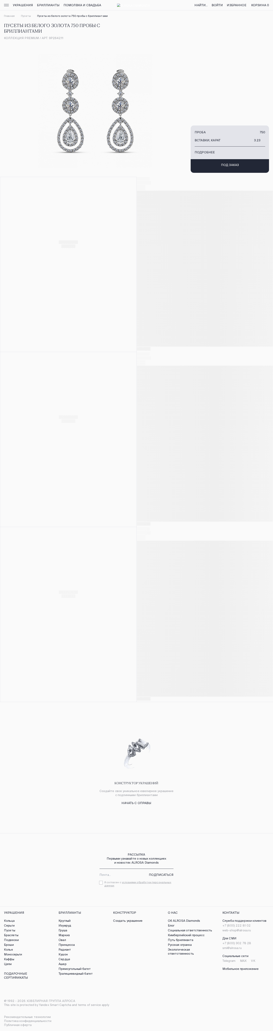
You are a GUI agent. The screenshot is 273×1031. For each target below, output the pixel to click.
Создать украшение (127, 920)
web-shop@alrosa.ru (236, 930)
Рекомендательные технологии (27, 1017)
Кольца (9, 920)
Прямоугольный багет (75, 968)
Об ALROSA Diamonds (184, 920)
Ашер (63, 964)
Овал (62, 940)
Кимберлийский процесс (186, 935)
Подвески (11, 940)
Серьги (9, 925)
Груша (63, 930)
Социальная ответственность (190, 930)
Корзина (260, 5)
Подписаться (161, 874)
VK (253, 960)
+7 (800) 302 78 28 (236, 943)
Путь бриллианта (180, 940)
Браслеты (11, 935)
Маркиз (64, 935)
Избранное (236, 5)
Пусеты (26, 15)
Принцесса (67, 944)
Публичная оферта (18, 1025)
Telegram (228, 960)
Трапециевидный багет (76, 973)
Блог (171, 925)
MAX (243, 960)
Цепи (8, 964)
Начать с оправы (136, 803)
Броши (9, 944)
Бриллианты (48, 5)
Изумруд (65, 925)
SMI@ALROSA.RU (232, 948)
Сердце (64, 959)
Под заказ (230, 165)
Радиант (65, 949)
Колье (8, 949)
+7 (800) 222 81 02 (236, 925)
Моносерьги (13, 954)
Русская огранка (180, 944)
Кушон (63, 954)
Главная (9, 15)
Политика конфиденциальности (27, 1021)
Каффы (9, 959)
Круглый (65, 920)
